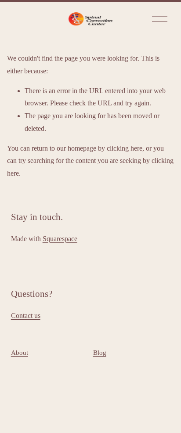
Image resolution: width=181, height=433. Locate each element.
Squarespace (60, 238)
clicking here (124, 148)
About (19, 352)
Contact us (25, 315)
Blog (99, 352)
